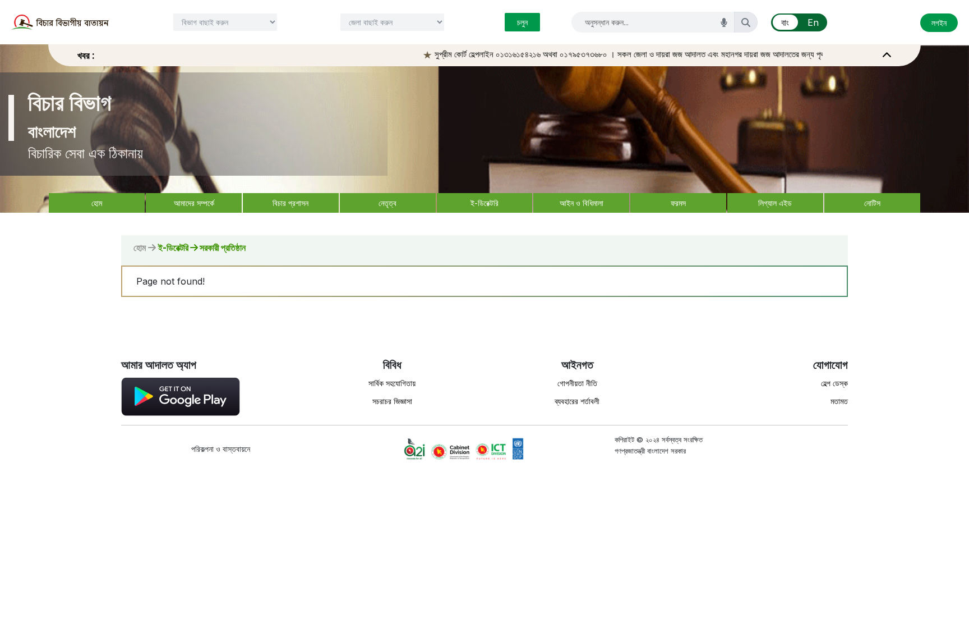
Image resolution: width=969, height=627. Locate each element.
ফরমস (678, 203)
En (813, 22)
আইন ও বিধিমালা (581, 203)
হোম (96, 203)
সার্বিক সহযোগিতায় (392, 383)
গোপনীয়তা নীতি (577, 383)
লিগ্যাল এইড (775, 203)
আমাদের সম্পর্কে (194, 203)
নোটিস (872, 203)
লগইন (939, 23)
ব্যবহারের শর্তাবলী (577, 401)
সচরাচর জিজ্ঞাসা (392, 401)
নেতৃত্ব (387, 203)
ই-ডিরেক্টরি (484, 203)
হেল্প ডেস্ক (834, 383)
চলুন (522, 22)
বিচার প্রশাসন (290, 203)
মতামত (839, 401)
